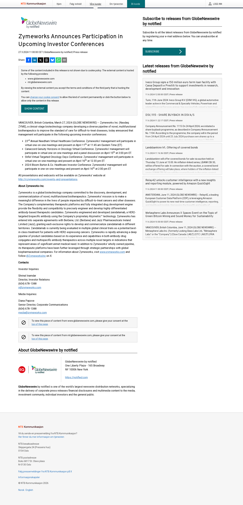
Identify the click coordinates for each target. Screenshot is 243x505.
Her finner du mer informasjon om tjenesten (41, 437)
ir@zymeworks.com (29, 287)
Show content (34, 108)
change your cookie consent (44, 97)
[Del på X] (40, 60)
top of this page (40, 324)
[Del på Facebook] (28, 60)
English (29, 490)
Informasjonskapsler (29, 477)
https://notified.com (76, 377)
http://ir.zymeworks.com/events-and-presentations (47, 179)
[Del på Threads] (46, 60)
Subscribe (152, 51)
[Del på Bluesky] (52, 60)
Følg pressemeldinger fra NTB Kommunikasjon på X (45, 471)
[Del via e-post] (64, 60)
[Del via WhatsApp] (58, 60)
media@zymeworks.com (32, 312)
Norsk (21, 490)
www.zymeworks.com (112, 251)
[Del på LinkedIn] (34, 60)
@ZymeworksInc (36, 255)
